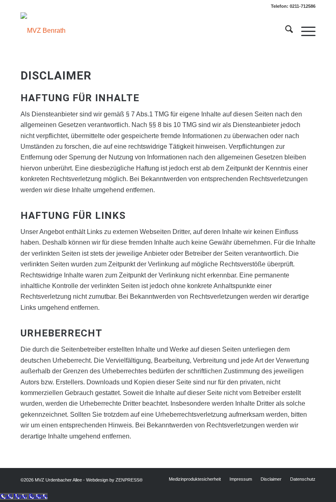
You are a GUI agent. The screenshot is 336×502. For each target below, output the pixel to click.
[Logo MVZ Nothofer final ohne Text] (43, 30)
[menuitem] (285, 30)
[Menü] (304, 30)
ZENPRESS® (129, 479)
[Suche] (285, 30)
